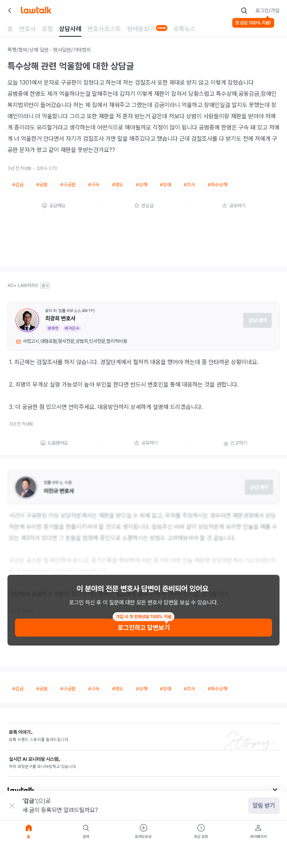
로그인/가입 (267, 10)
